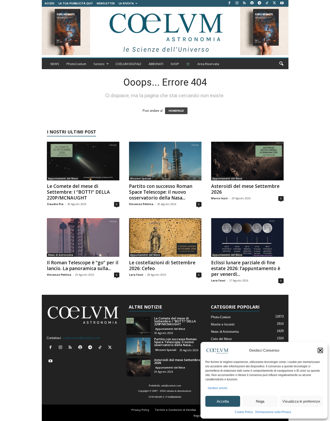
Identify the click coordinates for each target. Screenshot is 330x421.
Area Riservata (208, 64)
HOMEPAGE (176, 110)
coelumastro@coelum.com (81, 338)
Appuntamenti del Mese (63, 178)
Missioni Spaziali (140, 178)
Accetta (223, 401)
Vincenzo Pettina (141, 204)
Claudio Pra (55, 204)
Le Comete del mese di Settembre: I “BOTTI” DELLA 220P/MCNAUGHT (78, 192)
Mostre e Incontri (223, 324)
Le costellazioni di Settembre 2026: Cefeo (162, 265)
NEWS (54, 64)
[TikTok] (267, 3)
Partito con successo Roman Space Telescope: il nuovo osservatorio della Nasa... (160, 192)
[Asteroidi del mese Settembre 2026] (247, 161)
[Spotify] (252, 3)
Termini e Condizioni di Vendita (175, 410)
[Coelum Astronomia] (165, 31)
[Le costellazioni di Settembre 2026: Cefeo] (165, 237)
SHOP (175, 64)
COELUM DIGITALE (128, 64)
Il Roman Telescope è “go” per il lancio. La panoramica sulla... (82, 265)
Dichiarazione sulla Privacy (273, 412)
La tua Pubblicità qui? (75, 3)
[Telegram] (259, 3)
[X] (274, 3)
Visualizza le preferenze (301, 401)
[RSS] (244, 3)
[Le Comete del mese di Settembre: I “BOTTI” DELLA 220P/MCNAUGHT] (83, 161)
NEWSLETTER (106, 3)
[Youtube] (282, 3)
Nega (260, 401)
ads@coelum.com (171, 385)
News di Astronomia (60, 255)
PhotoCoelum (76, 64)
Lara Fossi (136, 274)
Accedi (49, 3)
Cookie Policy (244, 412)
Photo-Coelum (221, 317)
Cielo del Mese (221, 339)
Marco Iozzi (219, 198)
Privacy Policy (140, 410)
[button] (320, 350)
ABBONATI (156, 64)
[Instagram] (237, 3)
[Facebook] (229, 3)
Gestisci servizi (217, 388)
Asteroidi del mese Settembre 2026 (245, 189)
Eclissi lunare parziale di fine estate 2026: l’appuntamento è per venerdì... (245, 268)
